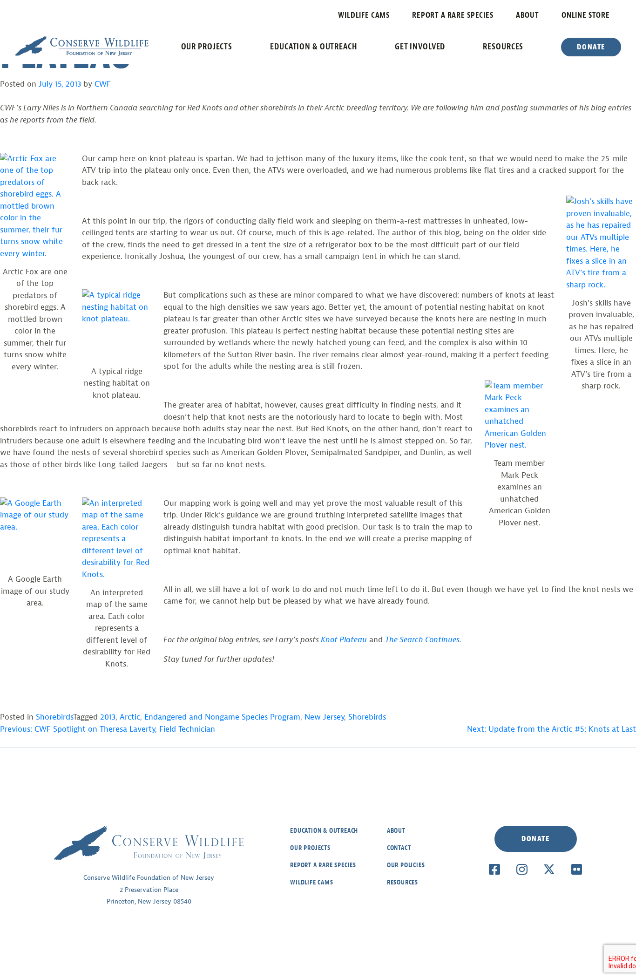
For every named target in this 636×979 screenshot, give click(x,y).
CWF (103, 84)
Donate (591, 47)
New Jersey (324, 717)
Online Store (586, 15)
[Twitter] (549, 869)
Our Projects (207, 46)
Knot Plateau (344, 640)
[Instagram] (521, 869)
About (527, 15)
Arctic (130, 717)
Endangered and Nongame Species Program (222, 717)
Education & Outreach (313, 46)
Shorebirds (54, 717)
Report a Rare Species (453, 15)
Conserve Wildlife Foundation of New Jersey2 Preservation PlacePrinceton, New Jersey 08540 (148, 889)
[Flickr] (576, 869)
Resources (503, 46)
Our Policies (406, 865)
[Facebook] (494, 869)
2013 (107, 717)
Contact (399, 848)
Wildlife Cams (364, 15)
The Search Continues (422, 640)
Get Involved (420, 46)
